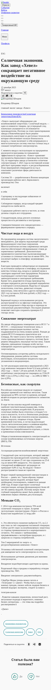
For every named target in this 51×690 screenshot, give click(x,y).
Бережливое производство (13, 114)
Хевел (14, 116)
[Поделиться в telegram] (3, 95)
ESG (19, 116)
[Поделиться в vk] (7, 95)
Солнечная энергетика (14, 632)
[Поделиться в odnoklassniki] (11, 95)
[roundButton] (29, 644)
